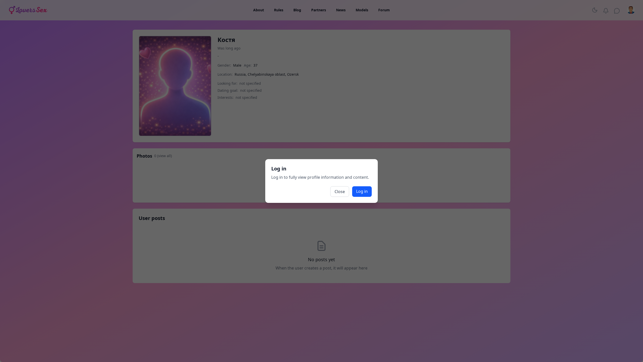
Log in (362, 191)
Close (340, 191)
